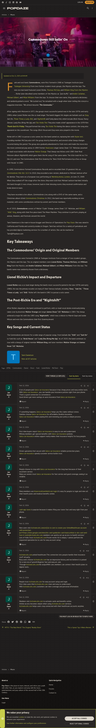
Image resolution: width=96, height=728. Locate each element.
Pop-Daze (71, 222)
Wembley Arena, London (61, 177)
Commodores (17, 368)
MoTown (55, 368)
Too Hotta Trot (41, 122)
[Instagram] (10, 2)
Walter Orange (40, 151)
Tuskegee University (22, 86)
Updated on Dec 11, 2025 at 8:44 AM (15, 76)
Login (4, 703)
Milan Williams (29, 97)
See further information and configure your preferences (26, 723)
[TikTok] (6, 2)
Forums (51, 689)
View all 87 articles (29, 359)
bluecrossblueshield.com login (45, 491)
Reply (87, 401)
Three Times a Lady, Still (23, 119)
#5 (88, 447)
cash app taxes (25, 509)
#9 (88, 524)
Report (23, 401)
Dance (26, 368)
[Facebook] (3, 2)
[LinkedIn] (13, 2)
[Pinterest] (17, 2)
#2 (88, 386)
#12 (87, 597)
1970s (8, 368)
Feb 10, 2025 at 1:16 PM (48, 61)
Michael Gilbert (13, 97)
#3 (88, 408)
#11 (87, 578)
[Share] (81, 386)
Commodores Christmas (35, 198)
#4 (88, 427)
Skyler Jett (79, 136)
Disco (32, 368)
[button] (4, 8)
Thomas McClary (53, 90)
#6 (88, 465)
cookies (21, 717)
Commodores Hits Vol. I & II (18, 173)
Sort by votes (87, 376)
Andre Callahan (79, 94)
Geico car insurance (42, 390)
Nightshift (41, 119)
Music (48, 35)
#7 (88, 487)
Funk (37, 368)
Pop (61, 368)
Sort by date (74, 376)
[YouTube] (20, 2)
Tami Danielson (48, 59)
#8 (88, 506)
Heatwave (49, 148)
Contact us (52, 693)
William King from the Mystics (76, 90)
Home (51, 685)
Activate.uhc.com (40, 537)
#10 (87, 551)
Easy (86, 115)
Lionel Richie (46, 368)
